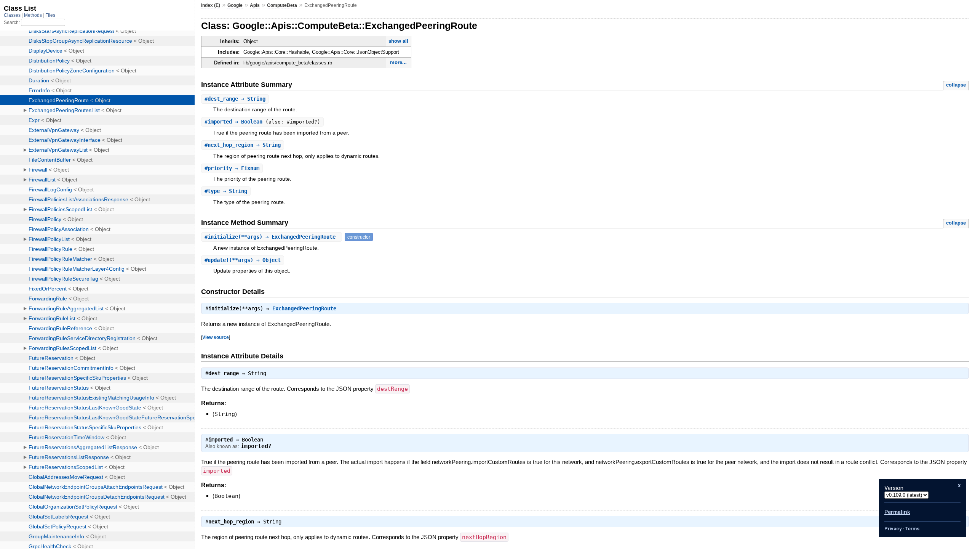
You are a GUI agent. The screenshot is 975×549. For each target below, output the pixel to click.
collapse (956, 85)
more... (398, 62)
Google (235, 5)
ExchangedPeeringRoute (304, 308)
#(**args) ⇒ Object (243, 260)
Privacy (892, 528)
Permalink (897, 512)
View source (215, 337)
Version (893, 488)
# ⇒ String (235, 99)
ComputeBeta (282, 5)
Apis (255, 5)
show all (398, 41)
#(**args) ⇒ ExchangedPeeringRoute (272, 237)
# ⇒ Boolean (235, 122)
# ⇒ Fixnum (232, 168)
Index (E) (210, 5)
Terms (912, 528)
